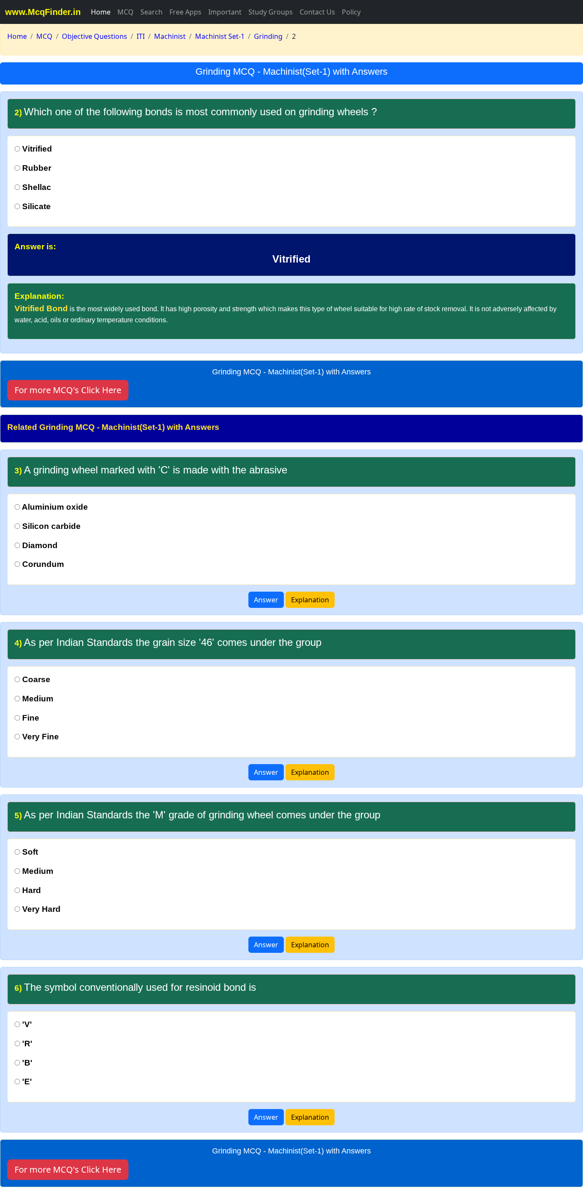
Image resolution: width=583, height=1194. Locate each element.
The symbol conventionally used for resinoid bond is (135, 987)
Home (101, 12)
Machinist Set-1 (220, 36)
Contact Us (317, 12)
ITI (141, 36)
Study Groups (270, 12)
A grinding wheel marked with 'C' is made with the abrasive (151, 470)
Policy (351, 12)
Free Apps (185, 12)
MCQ (125, 12)
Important (225, 12)
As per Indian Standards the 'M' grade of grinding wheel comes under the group (197, 814)
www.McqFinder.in (43, 12)
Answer (266, 599)
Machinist (170, 36)
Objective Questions (94, 36)
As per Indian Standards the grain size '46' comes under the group (168, 642)
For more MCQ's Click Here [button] (68, 390)
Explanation (310, 599)
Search (151, 12)
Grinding (268, 36)
